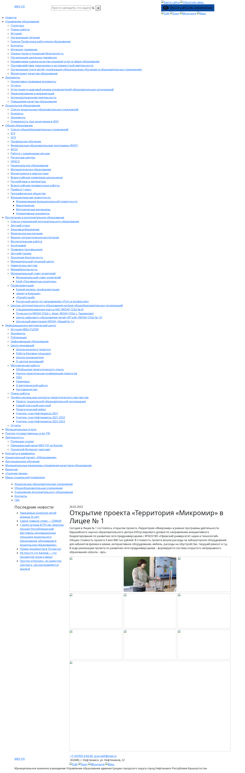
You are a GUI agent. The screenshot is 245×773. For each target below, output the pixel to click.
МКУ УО (19, 6)
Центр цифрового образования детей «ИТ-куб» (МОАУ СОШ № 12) (59, 317)
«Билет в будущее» (28, 293)
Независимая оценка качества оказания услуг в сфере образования (55, 61)
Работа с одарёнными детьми (30, 153)
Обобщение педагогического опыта (40, 369)
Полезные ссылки (22, 441)
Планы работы (20, 29)
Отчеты (16, 85)
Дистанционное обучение (22, 461)
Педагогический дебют (31, 409)
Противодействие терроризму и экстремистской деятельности (52, 65)
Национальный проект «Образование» (30, 457)
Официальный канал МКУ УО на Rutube (37, 445)
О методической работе (32, 385)
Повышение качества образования (34, 101)
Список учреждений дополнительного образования (45, 221)
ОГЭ (13, 137)
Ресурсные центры (23, 157)
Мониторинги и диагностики (29, 173)
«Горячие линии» (16, 473)
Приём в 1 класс (21, 189)
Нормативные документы (33, 213)
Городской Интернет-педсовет (30, 449)
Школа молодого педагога (33, 349)
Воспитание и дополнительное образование (34, 217)
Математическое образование (31, 169)
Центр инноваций (22, 345)
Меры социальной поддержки (25, 477)
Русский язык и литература (28, 181)
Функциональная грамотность (31, 197)
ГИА (17, 500)
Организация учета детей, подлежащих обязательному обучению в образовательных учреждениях (76, 69)
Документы (12, 77)
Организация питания (25, 37)
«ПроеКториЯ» (25, 297)
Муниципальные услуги (20, 429)
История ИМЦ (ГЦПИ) (25, 329)
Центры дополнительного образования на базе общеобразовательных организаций (67, 305)
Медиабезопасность (24, 269)
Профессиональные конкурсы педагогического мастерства (49, 397)
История (16, 33)
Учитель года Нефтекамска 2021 (37, 413)
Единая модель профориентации (38, 289)
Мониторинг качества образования (34, 73)
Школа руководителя (30, 357)
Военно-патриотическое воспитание (35, 237)
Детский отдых (20, 225)
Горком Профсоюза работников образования (40, 41)
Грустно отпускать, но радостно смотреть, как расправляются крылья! (41, 565)
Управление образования (22, 21)
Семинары (23, 381)
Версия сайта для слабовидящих (191, 7)
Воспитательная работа (26, 241)
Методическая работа (25, 365)
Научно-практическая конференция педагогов (46, 373)
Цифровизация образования (29, 341)
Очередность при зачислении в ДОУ (35, 121)
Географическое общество (28, 193)
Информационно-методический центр (30, 325)
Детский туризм (21, 253)
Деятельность (14, 437)
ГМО (19, 377)
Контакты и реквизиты (20, 453)
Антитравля (18, 245)
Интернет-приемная (24, 49)
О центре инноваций (30, 361)
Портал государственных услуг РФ (27, 433)
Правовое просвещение (26, 249)
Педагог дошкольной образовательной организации (51, 401)
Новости (10, 17)
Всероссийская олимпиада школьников (36, 177)
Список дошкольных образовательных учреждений (44, 109)
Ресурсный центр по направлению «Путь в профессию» (52, 301)
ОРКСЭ (15, 161)
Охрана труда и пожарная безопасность (37, 53)
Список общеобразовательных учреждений (39, 129)
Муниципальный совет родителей (38, 277)
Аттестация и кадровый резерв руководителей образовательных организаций (62, 89)
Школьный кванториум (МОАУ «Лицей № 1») (45, 321)
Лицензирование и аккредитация (32, 93)
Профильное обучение (26, 141)
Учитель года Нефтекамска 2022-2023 (40, 421)
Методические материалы (33, 209)
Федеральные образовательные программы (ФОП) (44, 145)
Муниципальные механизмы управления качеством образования (48, 465)
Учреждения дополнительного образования (43, 492)
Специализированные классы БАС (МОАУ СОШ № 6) (50, 309)
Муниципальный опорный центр (32, 261)
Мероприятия (25, 205)
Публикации (19, 337)
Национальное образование (29, 165)
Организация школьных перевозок (34, 57)
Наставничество (27, 389)
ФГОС (14, 149)
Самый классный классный (33, 405)
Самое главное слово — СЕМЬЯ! (40, 521)
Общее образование (19, 125)
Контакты (17, 45)
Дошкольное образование (22, 105)
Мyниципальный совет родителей (33, 273)
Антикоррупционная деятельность (33, 97)
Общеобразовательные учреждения (38, 488)
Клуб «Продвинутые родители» (36, 281)
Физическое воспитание (27, 233)
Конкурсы (17, 113)
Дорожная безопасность (27, 257)
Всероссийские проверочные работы (35, 185)
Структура (17, 25)
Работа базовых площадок (33, 353)
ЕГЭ (13, 133)
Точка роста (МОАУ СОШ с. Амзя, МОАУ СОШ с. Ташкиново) (55, 313)
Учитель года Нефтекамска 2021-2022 (40, 417)
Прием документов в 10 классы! (40, 549)
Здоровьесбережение (25, 229)
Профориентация (22, 285)
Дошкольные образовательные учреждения (43, 484)
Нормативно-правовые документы (33, 81)
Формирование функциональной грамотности (46, 201)
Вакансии (11, 469)
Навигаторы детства (24, 265)
